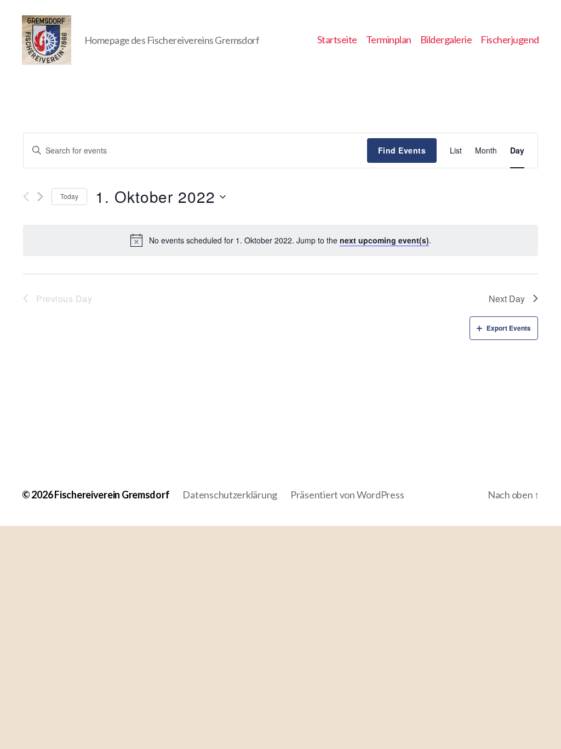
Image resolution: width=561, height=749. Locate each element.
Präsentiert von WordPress (347, 495)
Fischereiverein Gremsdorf (111, 495)
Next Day (507, 298)
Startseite (337, 40)
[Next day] (40, 196)
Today (69, 196)
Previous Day (64, 298)
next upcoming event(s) (384, 240)
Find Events (402, 150)
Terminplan (388, 40)
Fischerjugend (509, 40)
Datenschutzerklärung (229, 495)
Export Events (508, 328)
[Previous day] (26, 196)
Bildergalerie (446, 40)
